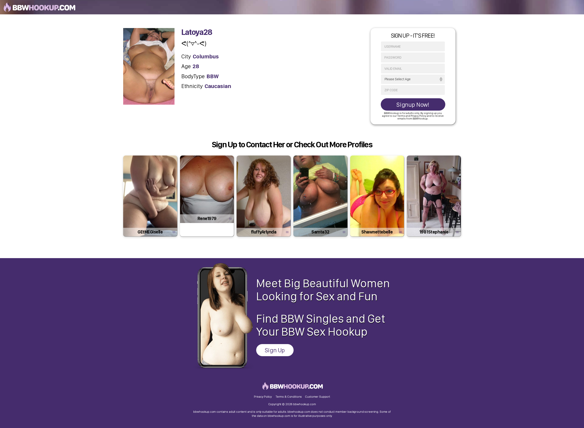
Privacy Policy (263, 396)
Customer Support (317, 396)
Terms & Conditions (289, 396)
